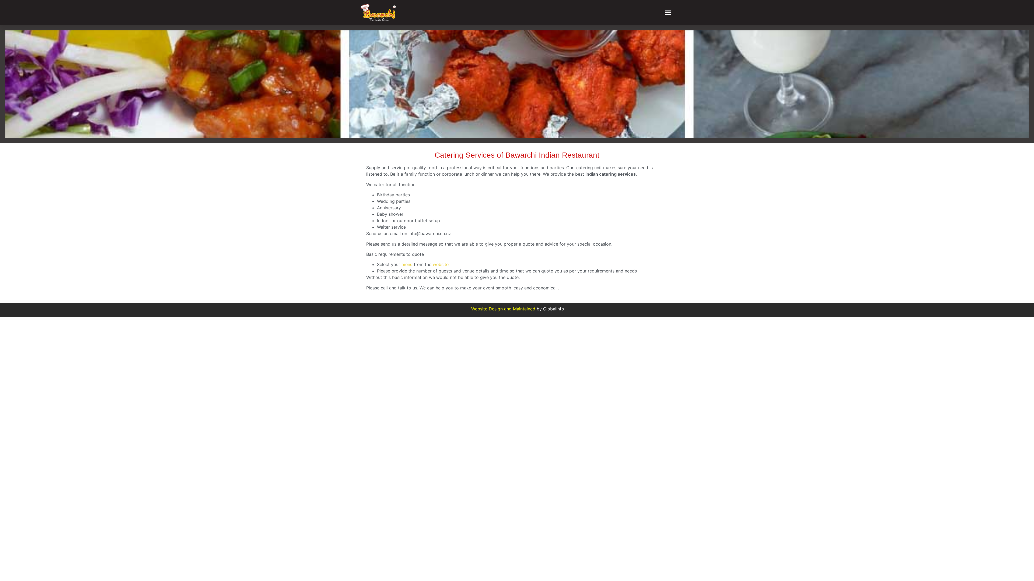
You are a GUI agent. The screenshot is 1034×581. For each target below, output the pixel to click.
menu (407, 264)
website (441, 264)
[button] (668, 13)
